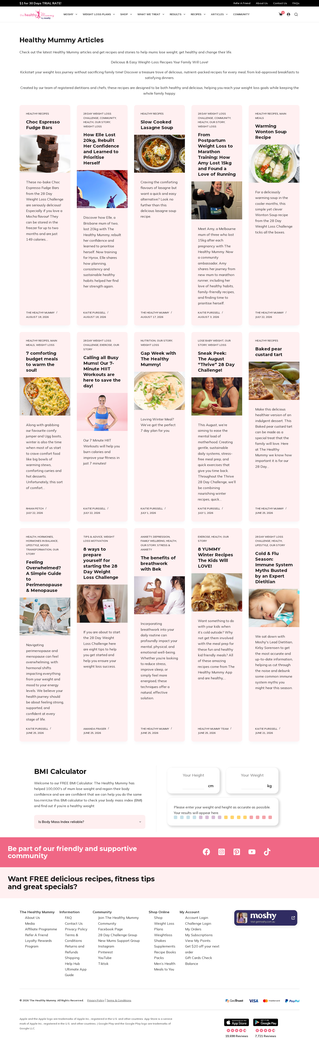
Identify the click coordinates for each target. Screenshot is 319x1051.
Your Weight (252, 775)
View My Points (197, 940)
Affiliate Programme (41, 929)
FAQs (296, 3)
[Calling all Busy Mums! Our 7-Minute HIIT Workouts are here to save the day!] (102, 412)
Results (175, 14)
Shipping (72, 958)
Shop (124, 14)
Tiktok (103, 963)
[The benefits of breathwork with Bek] (159, 595)
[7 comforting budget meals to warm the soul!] (45, 396)
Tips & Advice (92, 536)
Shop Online (159, 912)
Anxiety (146, 536)
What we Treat (148, 14)
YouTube (105, 958)
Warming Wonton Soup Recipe (271, 131)
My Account (189, 912)
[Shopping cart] (281, 14)
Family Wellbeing (153, 540)
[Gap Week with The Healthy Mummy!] (159, 391)
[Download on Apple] (236, 1022)
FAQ (68, 917)
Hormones (45, 536)
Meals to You (164, 969)
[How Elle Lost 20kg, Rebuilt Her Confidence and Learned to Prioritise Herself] (102, 189)
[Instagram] (221, 852)
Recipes (196, 14)
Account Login (196, 917)
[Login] (288, 14)
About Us (262, 3)
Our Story (102, 122)
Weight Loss (92, 126)
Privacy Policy (76, 929)
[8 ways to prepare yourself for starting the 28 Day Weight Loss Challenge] (102, 604)
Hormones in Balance (42, 540)
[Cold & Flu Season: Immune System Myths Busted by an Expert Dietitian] (274, 608)
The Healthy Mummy (37, 912)
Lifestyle (32, 545)
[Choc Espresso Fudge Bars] (45, 154)
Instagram (106, 946)
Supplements (164, 946)
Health (88, 122)
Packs (159, 958)
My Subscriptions (199, 935)
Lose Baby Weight (211, 340)
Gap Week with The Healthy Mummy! (158, 359)
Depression (161, 536)
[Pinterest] (236, 852)
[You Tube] (252, 852)
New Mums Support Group (119, 940)
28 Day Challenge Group (117, 935)
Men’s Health (164, 963)
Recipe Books (165, 952)
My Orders (193, 929)
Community (241, 14)
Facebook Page (110, 929)
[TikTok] (267, 852)
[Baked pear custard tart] (274, 381)
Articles (217, 14)
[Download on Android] (265, 1022)
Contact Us (280, 3)
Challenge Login (198, 923)
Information (69, 912)
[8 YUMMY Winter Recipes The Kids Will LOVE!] (216, 592)
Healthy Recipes (37, 113)
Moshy (68, 14)
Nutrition (148, 340)
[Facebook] (206, 852)
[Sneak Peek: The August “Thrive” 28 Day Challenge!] (216, 396)
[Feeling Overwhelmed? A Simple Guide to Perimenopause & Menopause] (45, 617)
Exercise (106, 345)
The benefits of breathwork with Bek (158, 563)
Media (30, 923)
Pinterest (105, 952)
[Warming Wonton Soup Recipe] (274, 164)
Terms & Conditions (119, 1000)
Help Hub (72, 963)
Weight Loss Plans (97, 14)
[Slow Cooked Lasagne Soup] (159, 154)
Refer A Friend (241, 3)
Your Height (193, 775)
